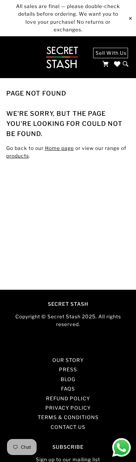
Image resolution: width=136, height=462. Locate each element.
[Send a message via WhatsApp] (122, 448)
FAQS (68, 389)
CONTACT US (68, 427)
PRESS (68, 369)
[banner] (61, 57)
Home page (59, 148)
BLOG (68, 379)
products (17, 156)
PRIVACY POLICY (68, 408)
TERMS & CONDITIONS (68, 417)
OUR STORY (68, 360)
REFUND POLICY (68, 398)
